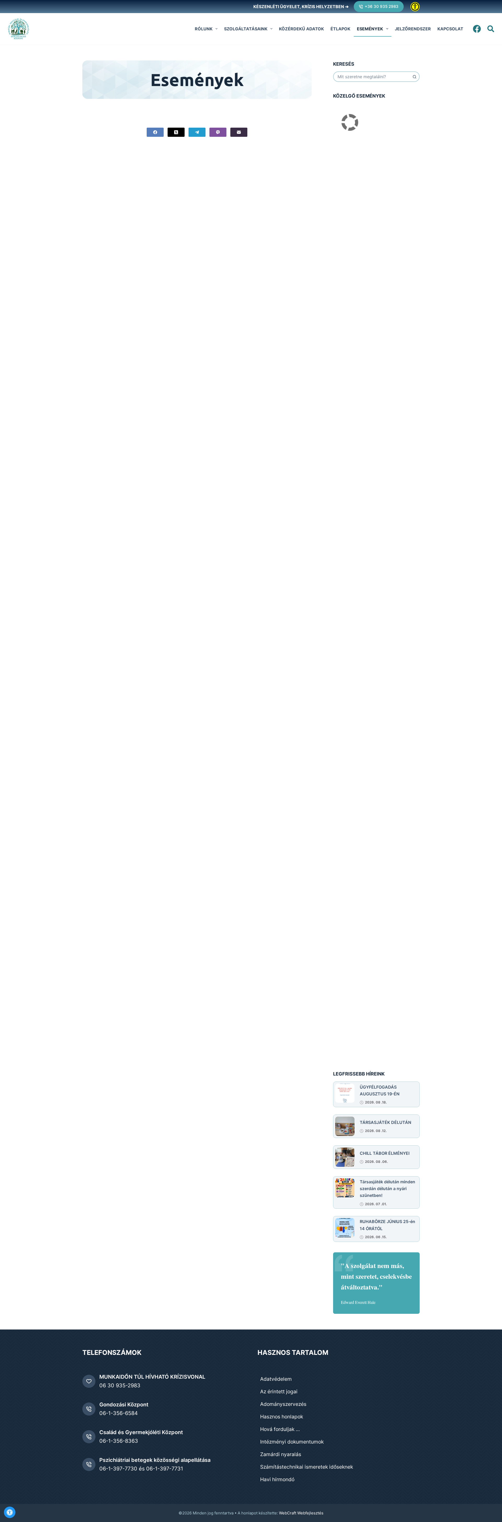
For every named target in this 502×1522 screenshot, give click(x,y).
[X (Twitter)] (176, 132)
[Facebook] (477, 29)
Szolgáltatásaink (245, 28)
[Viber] (217, 132)
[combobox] (372, 76)
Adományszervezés (283, 1404)
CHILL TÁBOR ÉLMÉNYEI (384, 1153)
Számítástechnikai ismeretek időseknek (306, 1467)
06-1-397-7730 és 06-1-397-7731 (141, 1469)
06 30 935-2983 (119, 1385)
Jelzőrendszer (413, 28)
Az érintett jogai (279, 1391)
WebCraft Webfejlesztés (301, 1512)
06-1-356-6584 (118, 1413)
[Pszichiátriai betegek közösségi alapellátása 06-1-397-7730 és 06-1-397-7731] (88, 1464)
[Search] (490, 28)
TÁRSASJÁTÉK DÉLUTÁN (385, 1122)
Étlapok (340, 28)
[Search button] (414, 76)
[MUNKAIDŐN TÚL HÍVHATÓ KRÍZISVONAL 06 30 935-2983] (88, 1381)
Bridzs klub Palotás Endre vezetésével (371, 527)
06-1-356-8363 (118, 1441)
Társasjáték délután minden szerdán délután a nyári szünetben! (387, 1188)
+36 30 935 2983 (381, 6)
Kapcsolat (450, 28)
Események (370, 28)
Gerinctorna (344, 179)
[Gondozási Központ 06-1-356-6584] (88, 1409)
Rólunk (204, 28)
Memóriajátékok (349, 365)
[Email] (238, 132)
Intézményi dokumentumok (292, 1442)
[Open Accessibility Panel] (9, 1512)
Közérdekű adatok (301, 28)
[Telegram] (197, 132)
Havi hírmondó (277, 1479)
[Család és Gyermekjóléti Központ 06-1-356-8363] (88, 1436)
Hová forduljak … (280, 1429)
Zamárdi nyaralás (280, 1454)
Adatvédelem (276, 1379)
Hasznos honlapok (281, 1416)
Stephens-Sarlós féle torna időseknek (370, 913)
